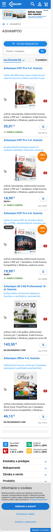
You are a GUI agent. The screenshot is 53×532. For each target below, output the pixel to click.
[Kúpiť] (43, 126)
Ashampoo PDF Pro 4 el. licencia (23, 213)
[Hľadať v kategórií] (42, 51)
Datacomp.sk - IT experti (15, 4)
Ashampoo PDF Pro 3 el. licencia (23, 140)
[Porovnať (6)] (5, 99)
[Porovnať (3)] (5, 171)
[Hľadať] (32, 4)
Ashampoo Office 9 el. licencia (22, 358)
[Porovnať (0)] (5, 317)
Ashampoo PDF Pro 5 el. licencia (23, 68)
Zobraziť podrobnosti (38, 500)
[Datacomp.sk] (3, 24)
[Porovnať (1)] (5, 244)
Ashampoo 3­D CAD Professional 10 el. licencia (24, 288)
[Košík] (46, 4)
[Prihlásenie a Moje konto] (39, 4)
